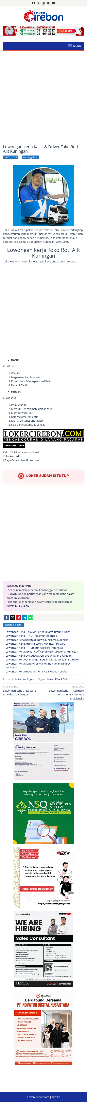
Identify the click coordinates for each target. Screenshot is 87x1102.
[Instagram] (43, 3)
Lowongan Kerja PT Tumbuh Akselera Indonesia (34, 647)
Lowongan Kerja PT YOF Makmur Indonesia (31, 635)
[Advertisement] (43, 97)
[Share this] (6, 617)
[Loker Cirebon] (43, 16)
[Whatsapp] (30, 617)
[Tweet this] (12, 617)
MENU (77, 46)
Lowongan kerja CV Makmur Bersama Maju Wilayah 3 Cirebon (42, 659)
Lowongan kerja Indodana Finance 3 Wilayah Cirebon (37, 671)
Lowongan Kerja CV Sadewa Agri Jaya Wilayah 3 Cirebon (38, 655)
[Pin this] (18, 617)
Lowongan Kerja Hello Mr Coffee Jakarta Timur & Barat (37, 632)
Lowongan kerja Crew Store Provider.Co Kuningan (19, 690)
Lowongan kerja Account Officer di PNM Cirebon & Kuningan (41, 651)
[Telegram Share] (24, 617)
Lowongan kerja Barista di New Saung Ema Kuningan (37, 640)
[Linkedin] (48, 3)
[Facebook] (33, 3)
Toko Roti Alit (11, 261)
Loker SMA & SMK (57, 679)
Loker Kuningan (24, 679)
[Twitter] (38, 3)
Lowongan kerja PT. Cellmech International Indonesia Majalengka (66, 692)
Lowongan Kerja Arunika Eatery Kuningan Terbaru (35, 643)
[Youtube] (53, 3)
